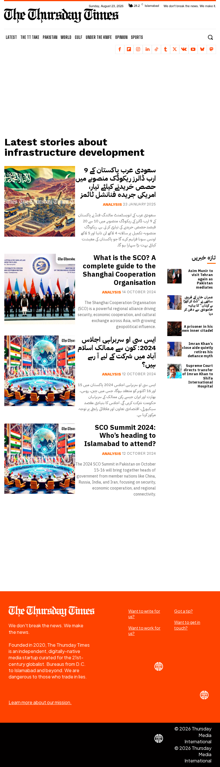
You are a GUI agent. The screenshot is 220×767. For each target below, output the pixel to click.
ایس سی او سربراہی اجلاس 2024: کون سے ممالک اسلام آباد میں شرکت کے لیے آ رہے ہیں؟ (117, 351)
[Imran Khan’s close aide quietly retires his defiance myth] (174, 349)
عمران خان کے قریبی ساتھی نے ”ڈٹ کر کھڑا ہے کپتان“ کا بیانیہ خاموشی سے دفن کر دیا (198, 305)
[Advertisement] (82, 95)
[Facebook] (119, 49)
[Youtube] (193, 49)
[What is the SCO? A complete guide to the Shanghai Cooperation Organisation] (39, 289)
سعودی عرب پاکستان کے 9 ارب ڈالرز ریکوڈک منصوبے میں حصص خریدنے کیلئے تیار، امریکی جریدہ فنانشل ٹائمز (115, 182)
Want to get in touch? (187, 625)
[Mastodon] (211, 49)
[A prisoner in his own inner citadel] (174, 328)
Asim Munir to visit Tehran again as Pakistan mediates (200, 279)
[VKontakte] (183, 49)
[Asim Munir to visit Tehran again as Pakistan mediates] (174, 276)
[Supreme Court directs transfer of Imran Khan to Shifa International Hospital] (174, 371)
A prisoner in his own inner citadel (197, 328)
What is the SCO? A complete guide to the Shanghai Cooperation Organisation (119, 270)
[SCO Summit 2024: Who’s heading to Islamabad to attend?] (39, 459)
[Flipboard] (128, 49)
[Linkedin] (147, 49)
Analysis (112, 204)
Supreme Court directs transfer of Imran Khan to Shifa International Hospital (197, 376)
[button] (210, 37)
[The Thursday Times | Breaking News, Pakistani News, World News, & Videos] (61, 15)
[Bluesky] (202, 49)
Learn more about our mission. (40, 702)
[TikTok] (156, 49)
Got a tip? (183, 611)
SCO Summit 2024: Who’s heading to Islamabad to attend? (120, 435)
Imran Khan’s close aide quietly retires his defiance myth (197, 350)
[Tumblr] (165, 49)
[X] (174, 49)
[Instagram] (138, 49)
